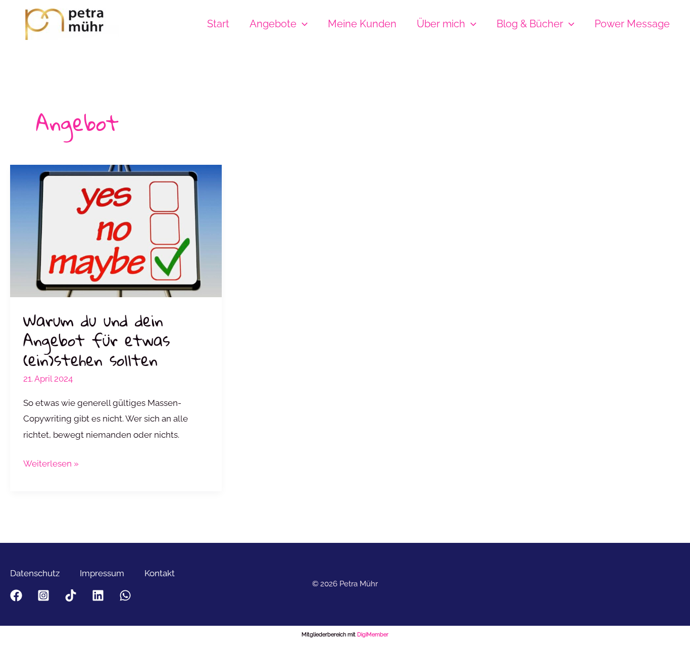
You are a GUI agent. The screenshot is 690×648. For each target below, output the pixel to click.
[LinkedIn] (98, 595)
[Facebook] (16, 595)
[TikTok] (71, 595)
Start (218, 24)
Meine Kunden (362, 24)
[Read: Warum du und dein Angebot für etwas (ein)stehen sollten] (116, 230)
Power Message (632, 24)
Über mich (441, 24)
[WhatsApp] (125, 595)
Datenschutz (35, 573)
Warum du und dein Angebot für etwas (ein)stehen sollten (96, 340)
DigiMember (372, 634)
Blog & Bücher (530, 24)
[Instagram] (43, 595)
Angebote (273, 24)
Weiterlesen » (51, 465)
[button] (302, 23)
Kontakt (159, 573)
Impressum (102, 573)
